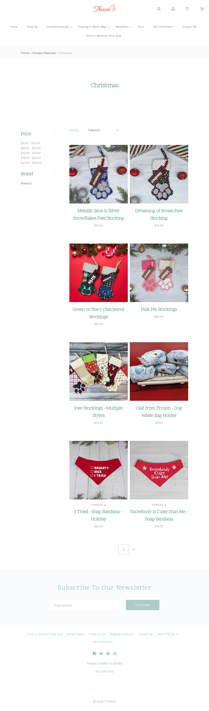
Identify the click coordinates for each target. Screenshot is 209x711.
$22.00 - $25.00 (31, 163)
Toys (141, 27)
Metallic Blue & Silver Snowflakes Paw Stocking (98, 215)
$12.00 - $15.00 (31, 148)
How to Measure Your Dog (103, 36)
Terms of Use (97, 634)
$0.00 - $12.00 (30, 143)
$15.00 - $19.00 (31, 153)
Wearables (122, 27)
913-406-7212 (104, 671)
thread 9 (26, 183)
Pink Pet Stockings (159, 309)
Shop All (32, 27)
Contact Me (189, 27)
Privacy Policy (75, 634)
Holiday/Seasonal (58, 27)
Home (14, 27)
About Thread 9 (167, 634)
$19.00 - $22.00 (31, 158)
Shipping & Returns (122, 634)
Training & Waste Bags (92, 27)
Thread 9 (110, 701)
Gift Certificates (163, 27)
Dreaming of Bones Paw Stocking (159, 215)
